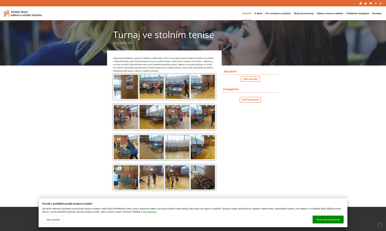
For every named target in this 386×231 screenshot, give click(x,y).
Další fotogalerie (250, 99)
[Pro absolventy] (370, 3)
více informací (149, 211)
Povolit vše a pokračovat (328, 219)
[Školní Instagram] (380, 3)
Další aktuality (250, 78)
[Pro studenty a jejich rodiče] (361, 3)
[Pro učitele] (365, 3)
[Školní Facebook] (375, 3)
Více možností (53, 219)
